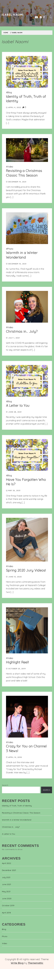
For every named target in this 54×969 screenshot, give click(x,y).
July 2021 (6, 877)
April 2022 (6, 863)
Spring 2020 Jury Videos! (26, 570)
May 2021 (6, 891)
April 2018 (6, 912)
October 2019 (8, 905)
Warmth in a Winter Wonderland (22, 255)
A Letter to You (17, 405)
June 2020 (7, 898)
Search (5, 785)
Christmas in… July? (21, 331)
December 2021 (9, 870)
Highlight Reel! (17, 662)
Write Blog (17, 963)
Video (10, 166)
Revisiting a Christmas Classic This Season (24, 172)
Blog (9, 92)
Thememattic (35, 963)
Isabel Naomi (12, 15)
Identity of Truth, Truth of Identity (17, 805)
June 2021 (6, 884)
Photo (10, 248)
